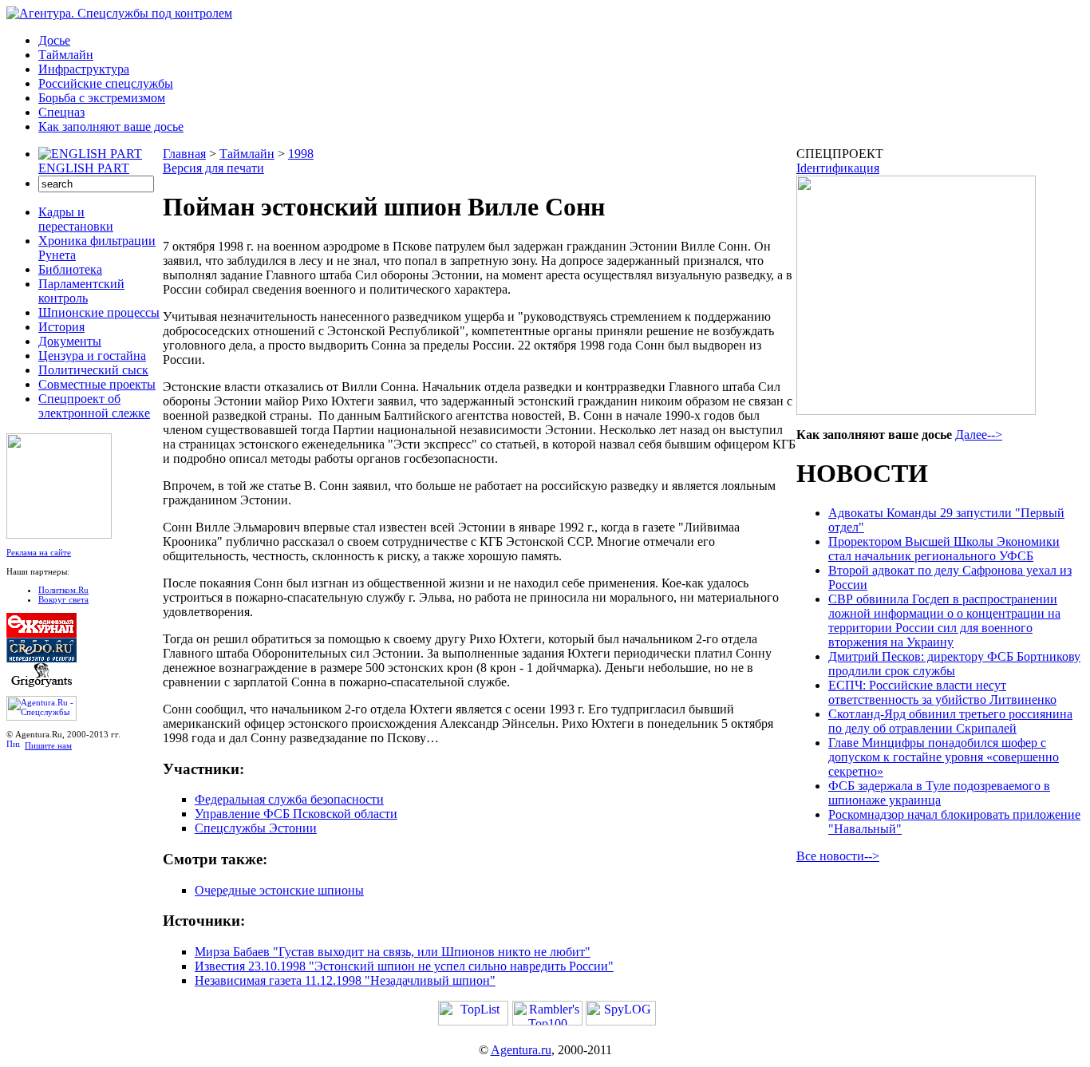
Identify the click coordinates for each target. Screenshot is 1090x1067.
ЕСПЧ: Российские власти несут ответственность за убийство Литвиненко (942, 692)
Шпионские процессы (99, 312)
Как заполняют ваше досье (111, 126)
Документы (69, 341)
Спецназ (61, 112)
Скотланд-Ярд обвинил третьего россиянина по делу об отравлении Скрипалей (950, 721)
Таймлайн (65, 54)
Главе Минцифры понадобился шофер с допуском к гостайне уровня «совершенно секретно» (943, 757)
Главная (184, 153)
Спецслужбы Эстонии (256, 828)
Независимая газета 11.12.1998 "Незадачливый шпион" (345, 980)
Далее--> (978, 434)
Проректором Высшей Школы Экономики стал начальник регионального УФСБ (944, 549)
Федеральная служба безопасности (289, 799)
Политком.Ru (63, 590)
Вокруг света (63, 599)
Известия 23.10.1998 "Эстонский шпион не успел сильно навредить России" (404, 966)
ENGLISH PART (83, 168)
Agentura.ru (521, 1050)
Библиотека (70, 269)
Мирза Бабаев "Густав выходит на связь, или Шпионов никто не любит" (392, 951)
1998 (301, 153)
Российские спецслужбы (105, 83)
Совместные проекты (97, 384)
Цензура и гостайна (92, 355)
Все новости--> (837, 856)
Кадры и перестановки (75, 219)
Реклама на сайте (38, 552)
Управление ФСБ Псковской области (296, 813)
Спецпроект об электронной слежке (94, 406)
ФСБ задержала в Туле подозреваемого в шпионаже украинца (939, 793)
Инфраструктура (83, 69)
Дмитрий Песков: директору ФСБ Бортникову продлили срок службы (954, 664)
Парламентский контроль (81, 291)
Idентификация (837, 168)
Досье (54, 40)
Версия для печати (213, 168)
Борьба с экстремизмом (101, 98)
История (61, 327)
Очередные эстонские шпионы (279, 890)
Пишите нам (48, 745)
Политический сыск (93, 370)
